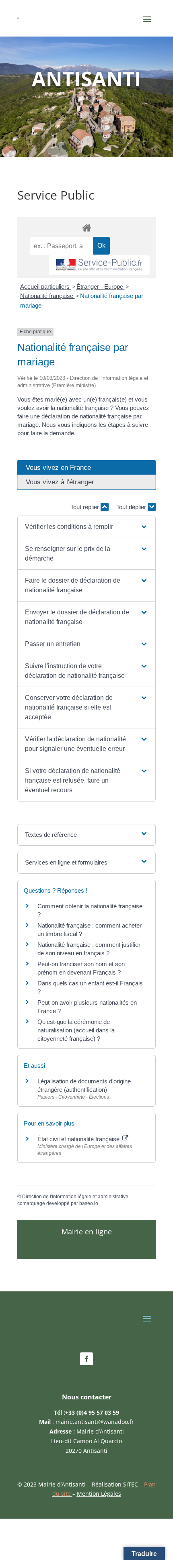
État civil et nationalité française (79, 1139)
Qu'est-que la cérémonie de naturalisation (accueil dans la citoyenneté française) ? (76, 1030)
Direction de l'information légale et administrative (75, 1196)
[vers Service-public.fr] (99, 265)
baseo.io (88, 1203)
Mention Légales (99, 1493)
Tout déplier (132, 507)
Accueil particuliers (45, 286)
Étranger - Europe (100, 286)
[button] (86, 527)
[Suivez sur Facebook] (86, 1358)
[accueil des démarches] (86, 227)
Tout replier (85, 507)
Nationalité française (47, 295)
